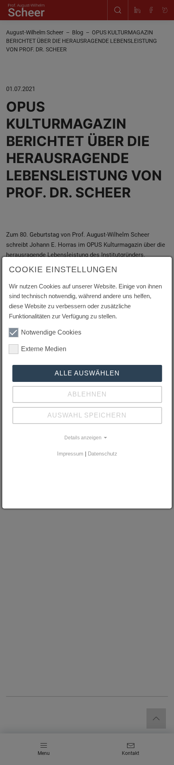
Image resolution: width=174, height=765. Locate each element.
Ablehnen (87, 394)
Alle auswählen (87, 373)
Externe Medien (43, 348)
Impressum (70, 454)
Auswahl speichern (87, 415)
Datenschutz (102, 454)
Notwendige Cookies (51, 332)
